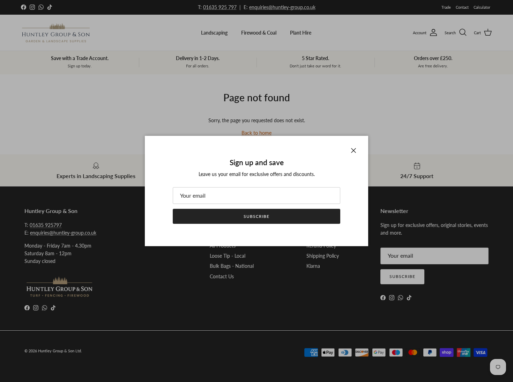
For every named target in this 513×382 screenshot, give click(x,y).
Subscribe (256, 216)
